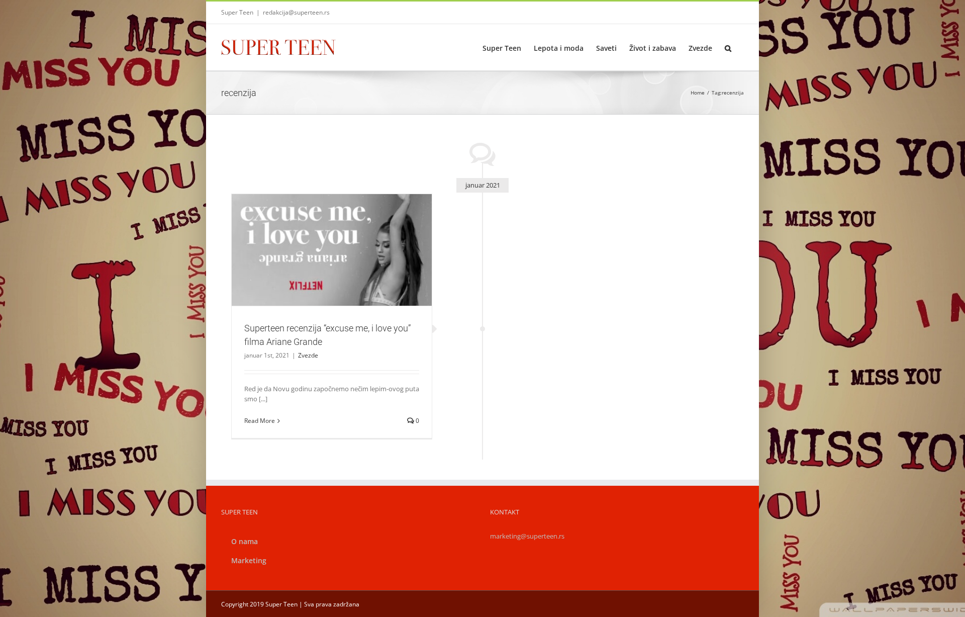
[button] (728, 47)
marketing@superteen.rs (527, 536)
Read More (259, 420)
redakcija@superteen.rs (296, 12)
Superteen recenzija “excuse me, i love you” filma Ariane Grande (320, 232)
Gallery (344, 232)
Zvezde (332, 272)
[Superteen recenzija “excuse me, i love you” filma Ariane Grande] (332, 250)
